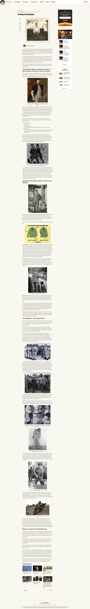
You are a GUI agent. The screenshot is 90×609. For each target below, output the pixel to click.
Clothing (20, 10)
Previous (25, 590)
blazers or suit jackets (33, 314)
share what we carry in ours (27, 60)
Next (50, 590)
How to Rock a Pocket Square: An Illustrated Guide (47, 573)
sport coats (24, 298)
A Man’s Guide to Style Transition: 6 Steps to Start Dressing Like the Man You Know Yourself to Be (47, 585)
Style (23, 10)
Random (53, 1)
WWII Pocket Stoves (26, 582)
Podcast (42, 1)
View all (64, 64)
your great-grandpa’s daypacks (39, 49)
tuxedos (43, 255)
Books (47, 1)
